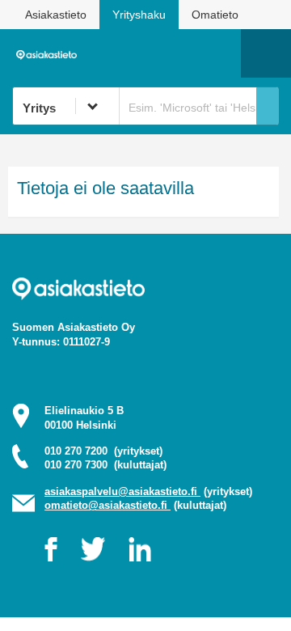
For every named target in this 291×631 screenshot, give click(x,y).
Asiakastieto (55, 14)
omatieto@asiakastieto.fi (107, 505)
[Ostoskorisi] (145, 53)
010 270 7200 (103, 451)
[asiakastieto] (49, 53)
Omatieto (215, 14)
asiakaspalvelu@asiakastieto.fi (122, 491)
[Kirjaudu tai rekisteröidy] (220, 53)
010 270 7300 (105, 465)
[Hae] (267, 106)
